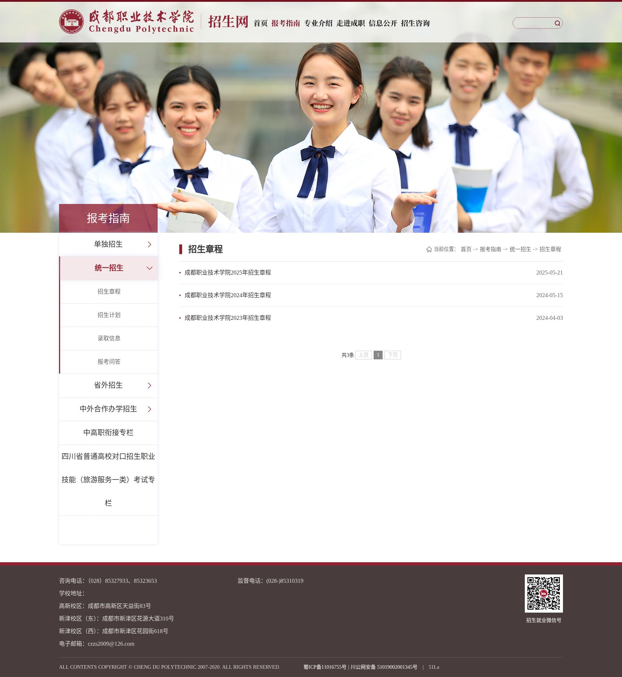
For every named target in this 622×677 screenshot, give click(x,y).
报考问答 (109, 362)
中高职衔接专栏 (108, 433)
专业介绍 (318, 23)
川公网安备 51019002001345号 (384, 667)
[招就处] (154, 21)
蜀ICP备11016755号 (325, 667)
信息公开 (383, 23)
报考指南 (285, 23)
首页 (260, 23)
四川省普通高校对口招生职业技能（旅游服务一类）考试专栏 (108, 480)
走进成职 (350, 23)
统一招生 (109, 268)
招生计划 (109, 315)
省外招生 (108, 385)
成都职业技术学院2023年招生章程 (228, 318)
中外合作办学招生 (108, 409)
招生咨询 (415, 23)
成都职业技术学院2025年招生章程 (228, 272)
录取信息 (109, 338)
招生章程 (109, 291)
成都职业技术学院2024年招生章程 (228, 295)
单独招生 (108, 244)
